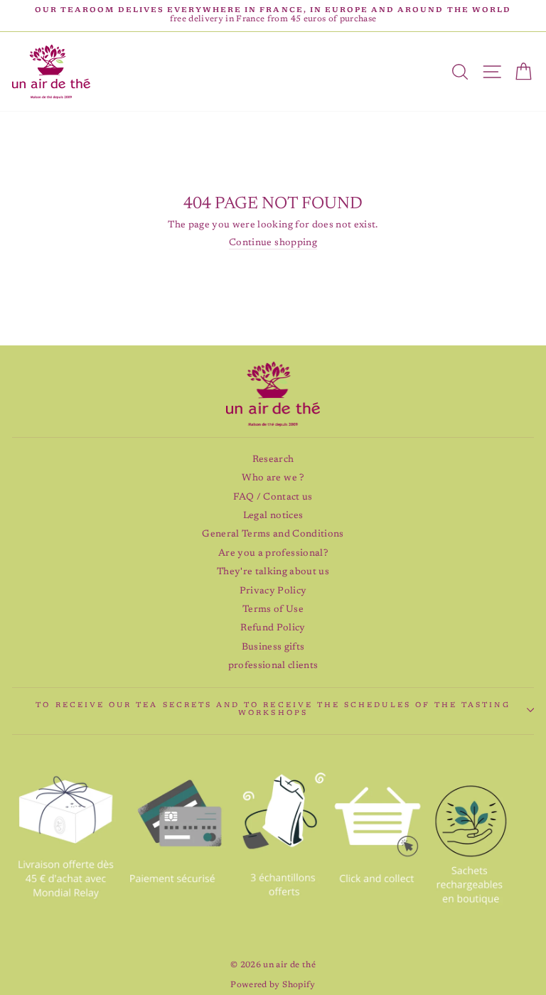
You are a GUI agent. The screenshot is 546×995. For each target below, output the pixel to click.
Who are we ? (273, 478)
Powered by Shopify (272, 985)
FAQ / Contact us (272, 497)
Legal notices (273, 516)
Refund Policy (272, 628)
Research (273, 460)
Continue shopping (273, 243)
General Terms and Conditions (273, 534)
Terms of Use (273, 610)
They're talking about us (273, 572)
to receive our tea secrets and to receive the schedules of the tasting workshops (273, 709)
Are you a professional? (273, 554)
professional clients (273, 666)
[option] (273, 15)
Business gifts (273, 647)
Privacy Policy (273, 591)
